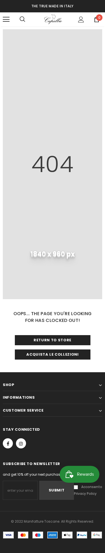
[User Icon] (81, 19)
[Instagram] (21, 443)
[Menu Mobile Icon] (6, 19)
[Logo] (53, 19)
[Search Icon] (28, 19)
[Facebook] (8, 443)
